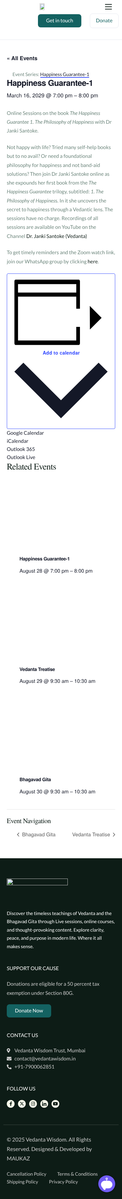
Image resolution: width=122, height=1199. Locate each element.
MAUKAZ (18, 1158)
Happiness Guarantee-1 (45, 558)
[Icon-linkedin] (44, 1104)
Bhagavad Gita (35, 779)
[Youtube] (55, 1104)
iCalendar (17, 441)
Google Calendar (25, 433)
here (92, 262)
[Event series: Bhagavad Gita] (97, 791)
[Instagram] (33, 1104)
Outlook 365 (21, 449)
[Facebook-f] (11, 1104)
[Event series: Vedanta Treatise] (97, 681)
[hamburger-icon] (108, 6)
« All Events (22, 58)
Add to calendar (61, 352)
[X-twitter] (22, 1104)
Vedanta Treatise (37, 669)
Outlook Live (21, 457)
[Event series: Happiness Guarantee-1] (95, 570)
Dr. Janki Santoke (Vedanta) (56, 236)
